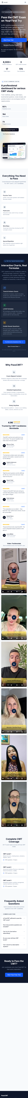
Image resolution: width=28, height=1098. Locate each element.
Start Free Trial (8, 40)
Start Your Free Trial (14, 975)
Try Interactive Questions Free (13, 342)
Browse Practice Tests (11, 45)
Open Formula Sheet (13, 346)
